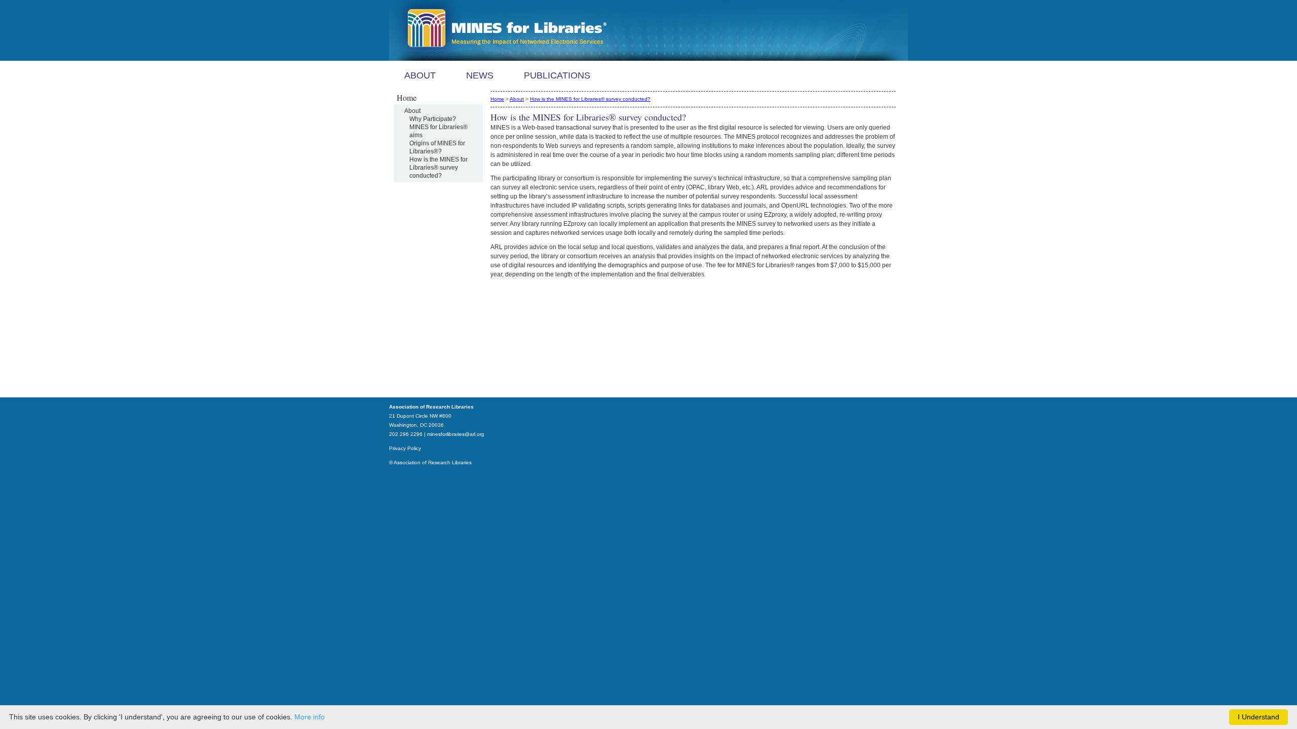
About (412, 110)
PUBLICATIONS (557, 75)
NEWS (479, 75)
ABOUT (420, 75)
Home (497, 99)
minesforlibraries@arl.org (455, 434)
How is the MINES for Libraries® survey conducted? (438, 167)
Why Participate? (432, 119)
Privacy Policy (405, 448)
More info (309, 717)
